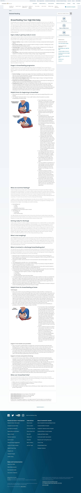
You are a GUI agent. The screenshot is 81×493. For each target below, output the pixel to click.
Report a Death (11, 434)
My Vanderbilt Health (12, 470)
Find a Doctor (35, 3)
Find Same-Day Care (31, 428)
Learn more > (23, 486)
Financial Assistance (12, 437)
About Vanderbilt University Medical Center (46, 423)
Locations (68, 3)
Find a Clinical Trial (30, 431)
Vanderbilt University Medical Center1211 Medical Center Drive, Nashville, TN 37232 (52, 482)
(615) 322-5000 (78, 0)
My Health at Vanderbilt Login (50, 0)
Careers (73, 0)
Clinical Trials (40, 442)
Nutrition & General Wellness (31, 7)
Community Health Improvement (44, 437)
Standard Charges (11, 453)
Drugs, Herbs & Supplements (25, 7)
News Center (44, 6)
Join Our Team (30, 445)
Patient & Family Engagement (14, 442)
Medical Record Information (13, 431)
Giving (74, 3)
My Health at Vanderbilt (12, 428)
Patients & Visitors (42, 3)
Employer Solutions (42, 448)
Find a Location (30, 425)
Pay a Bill (69, 0)
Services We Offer (51, 3)
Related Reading (14, 13)
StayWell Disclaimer (40, 406)
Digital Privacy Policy (12, 448)
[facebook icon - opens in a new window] (8, 415)
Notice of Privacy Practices (13, 445)
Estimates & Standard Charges (61, 0)
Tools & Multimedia (57, 7)
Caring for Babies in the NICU (63, 51)
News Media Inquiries (12, 467)
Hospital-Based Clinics (42, 445)
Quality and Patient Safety (43, 434)
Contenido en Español (71, 6)
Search (79, 3)
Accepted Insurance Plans (13, 425)
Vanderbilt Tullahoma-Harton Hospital (46, 428)
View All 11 (60, 61)
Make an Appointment (40, 0)
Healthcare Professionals (60, 3)
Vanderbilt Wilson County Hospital (45, 431)
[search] (63, 13)
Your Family (37, 6)
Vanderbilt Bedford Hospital (43, 425)
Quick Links (2, 0)
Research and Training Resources (44, 439)
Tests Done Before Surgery (63, 43)
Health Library (11, 456)
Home (10, 10)
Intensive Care (61, 59)
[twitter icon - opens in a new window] (13, 415)
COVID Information (33, 0)
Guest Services (11, 439)
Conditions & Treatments (11, 7)
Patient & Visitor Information (14, 423)
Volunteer (29, 439)
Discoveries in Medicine (12, 472)
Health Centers (18, 6)
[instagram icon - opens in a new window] (23, 415)
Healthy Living (50, 6)
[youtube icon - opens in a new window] (18, 415)
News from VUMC (11, 464)
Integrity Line (10, 451)
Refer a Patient (30, 442)
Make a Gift (29, 437)
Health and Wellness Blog (31, 415)
